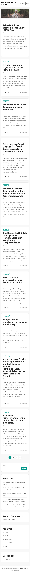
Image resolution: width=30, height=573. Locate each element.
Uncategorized (7, 559)
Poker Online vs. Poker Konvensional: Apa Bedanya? (14, 107)
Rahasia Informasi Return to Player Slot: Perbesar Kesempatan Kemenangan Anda (14, 192)
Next (20, 457)
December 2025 (7, 539)
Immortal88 (24, 53)
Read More (6, 53)
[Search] (28, 3)
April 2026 (6, 532)
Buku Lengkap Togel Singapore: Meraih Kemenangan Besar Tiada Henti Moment (13, 148)
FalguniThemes (15, 570)
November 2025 (7, 543)
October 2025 (6, 546)
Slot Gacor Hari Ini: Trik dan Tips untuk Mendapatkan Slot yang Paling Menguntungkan (15, 238)
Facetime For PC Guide (9, 3)
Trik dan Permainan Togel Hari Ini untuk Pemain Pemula (13, 67)
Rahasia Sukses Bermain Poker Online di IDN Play (14, 28)
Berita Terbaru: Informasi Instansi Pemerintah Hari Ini (13, 280)
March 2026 (6, 536)
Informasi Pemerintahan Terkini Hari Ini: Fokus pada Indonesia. (14, 419)
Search (4, 465)
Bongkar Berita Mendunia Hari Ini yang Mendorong (15, 322)
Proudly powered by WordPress (10, 568)
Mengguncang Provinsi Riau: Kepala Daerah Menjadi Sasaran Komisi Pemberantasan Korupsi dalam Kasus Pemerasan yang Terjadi (15, 368)
